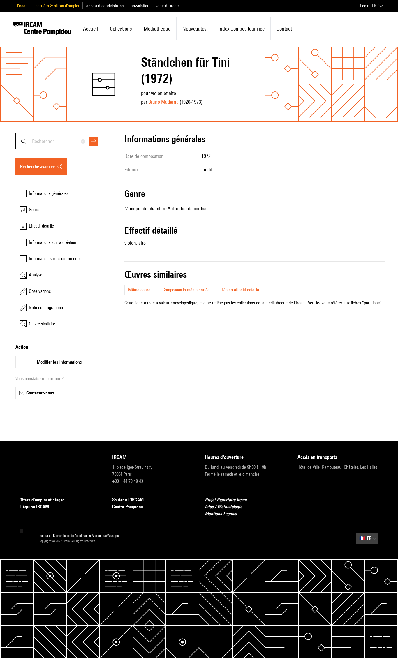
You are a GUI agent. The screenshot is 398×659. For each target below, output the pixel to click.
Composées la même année (186, 290)
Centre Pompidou (127, 507)
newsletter (140, 5)
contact (284, 28)
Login (364, 5)
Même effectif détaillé (240, 290)
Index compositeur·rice (241, 28)
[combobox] (59, 141)
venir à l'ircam (168, 5)
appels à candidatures (105, 5)
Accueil (90, 28)
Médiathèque (157, 28)
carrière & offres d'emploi (57, 5)
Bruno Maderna (163, 102)
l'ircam (23, 5)
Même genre (139, 290)
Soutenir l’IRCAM (128, 500)
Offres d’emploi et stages (42, 500)
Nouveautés (194, 28)
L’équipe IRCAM (34, 507)
